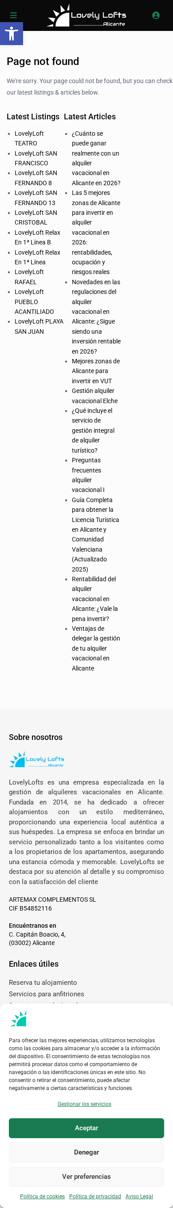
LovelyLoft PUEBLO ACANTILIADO (34, 301)
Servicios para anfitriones (46, 994)
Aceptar (86, 1128)
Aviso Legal (139, 1196)
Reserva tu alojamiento (43, 983)
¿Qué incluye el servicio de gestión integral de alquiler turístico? (93, 430)
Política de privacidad (95, 1196)
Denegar (86, 1152)
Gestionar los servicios (84, 1104)
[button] (11, 33)
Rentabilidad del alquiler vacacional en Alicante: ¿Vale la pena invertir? (95, 598)
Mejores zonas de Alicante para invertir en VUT (96, 371)
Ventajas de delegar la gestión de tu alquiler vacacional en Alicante (96, 648)
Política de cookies (42, 1196)
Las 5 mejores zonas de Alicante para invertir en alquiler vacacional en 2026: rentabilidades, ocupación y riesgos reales (96, 232)
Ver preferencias (86, 1177)
